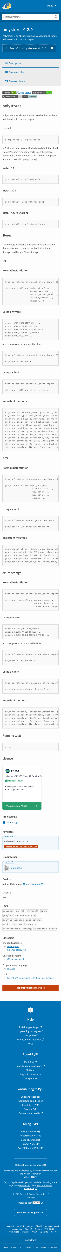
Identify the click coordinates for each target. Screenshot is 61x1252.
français (30, 1226)
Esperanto (44, 1232)
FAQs (30, 1043)
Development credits (29, 1113)
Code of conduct (29, 1140)
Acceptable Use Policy (29, 1148)
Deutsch (38, 1229)
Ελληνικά (28, 1229)
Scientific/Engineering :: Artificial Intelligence (30, 978)
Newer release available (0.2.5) (21, 846)
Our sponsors (30, 1078)
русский (25, 1232)
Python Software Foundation (33, 1194)
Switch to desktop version (30, 1212)
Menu (50, 5)
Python (11, 968)
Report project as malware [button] (30, 988)
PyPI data (9, 836)
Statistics (30, 1070)
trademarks (24, 1185)
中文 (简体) (49, 1229)
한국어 (54, 1232)
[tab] (30, 63)
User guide (29, 1035)
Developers (13, 946)
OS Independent (15, 959)
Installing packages (29, 1027)
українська (17, 1229)
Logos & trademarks (30, 1074)
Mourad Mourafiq (32, 884)
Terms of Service (29, 1131)
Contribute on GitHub (29, 1101)
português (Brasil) (52, 1226)
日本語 (39, 1226)
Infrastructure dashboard (29, 1066)
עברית (34, 1232)
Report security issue (30, 1135)
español (20, 1226)
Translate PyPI (29, 1105)
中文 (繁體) (14, 1232)
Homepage (12, 822)
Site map (30, 1197)
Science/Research (16, 950)
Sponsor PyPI (30, 1109)
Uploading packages (29, 1031)
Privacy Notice (29, 1144)
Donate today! (30, 1176)
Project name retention (29, 1039)
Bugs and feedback (30, 1097)
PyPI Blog (29, 1062)
